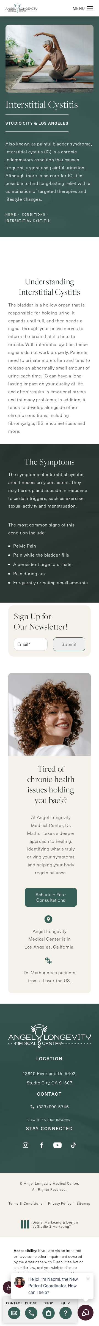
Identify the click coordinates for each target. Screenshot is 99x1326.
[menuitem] (25, 1145)
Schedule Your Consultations (51, 897)
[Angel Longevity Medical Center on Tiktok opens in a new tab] (73, 1145)
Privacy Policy (59, 1203)
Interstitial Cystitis (28, 220)
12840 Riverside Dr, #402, (50, 1078)
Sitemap (83, 1203)
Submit (69, 644)
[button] (9, 1287)
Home (11, 214)
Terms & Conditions (26, 1203)
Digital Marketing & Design (55, 1224)
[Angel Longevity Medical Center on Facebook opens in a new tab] (41, 1145)
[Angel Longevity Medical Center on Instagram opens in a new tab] (25, 1145)
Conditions (34, 214)
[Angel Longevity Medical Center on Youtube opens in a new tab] (57, 1145)
